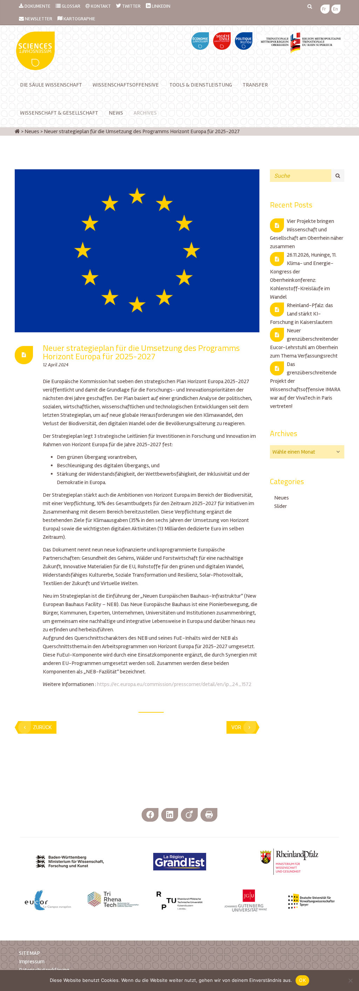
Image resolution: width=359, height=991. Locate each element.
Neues (281, 497)
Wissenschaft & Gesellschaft (59, 112)
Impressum (32, 961)
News (116, 112)
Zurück (42, 727)
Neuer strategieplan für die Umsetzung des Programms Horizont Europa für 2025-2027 (141, 351)
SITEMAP (29, 953)
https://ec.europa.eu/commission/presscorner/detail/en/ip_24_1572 (174, 684)
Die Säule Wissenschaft (51, 84)
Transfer (255, 84)
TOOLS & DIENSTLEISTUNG (200, 84)
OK (302, 980)
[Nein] (350, 980)
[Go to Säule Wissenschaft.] (17, 131)
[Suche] (337, 175)
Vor (236, 727)
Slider (280, 506)
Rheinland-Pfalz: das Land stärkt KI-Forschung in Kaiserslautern (301, 314)
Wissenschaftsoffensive (126, 84)
